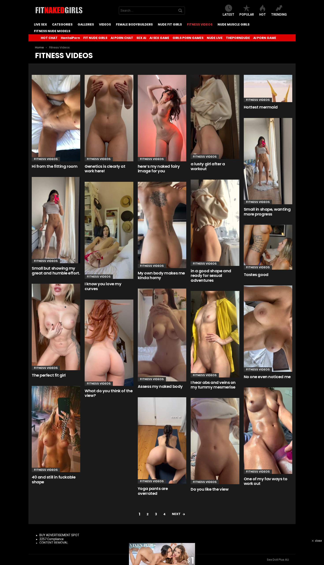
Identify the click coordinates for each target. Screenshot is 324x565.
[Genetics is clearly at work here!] (109, 118)
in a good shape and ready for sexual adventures (211, 275)
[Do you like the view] (215, 441)
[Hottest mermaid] (268, 88)
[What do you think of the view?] (109, 343)
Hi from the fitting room (54, 166)
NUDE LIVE (215, 38)
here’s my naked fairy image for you (159, 169)
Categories (62, 24)
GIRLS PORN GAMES (188, 38)
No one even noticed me (267, 376)
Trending (279, 14)
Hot (262, 14)
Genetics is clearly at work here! (105, 169)
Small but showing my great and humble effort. (56, 270)
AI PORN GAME (264, 38)
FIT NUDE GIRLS (95, 38)
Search (180, 11)
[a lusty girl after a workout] (215, 117)
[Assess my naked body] (162, 335)
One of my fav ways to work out (265, 481)
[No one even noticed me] (268, 328)
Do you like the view (209, 489)
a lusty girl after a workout (208, 166)
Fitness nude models (52, 31)
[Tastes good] (268, 247)
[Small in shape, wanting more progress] (268, 161)
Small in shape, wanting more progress (267, 211)
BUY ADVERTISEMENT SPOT (59, 535)
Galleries (86, 24)
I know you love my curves (103, 286)
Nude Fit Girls (170, 24)
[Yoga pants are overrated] (162, 440)
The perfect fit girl (49, 375)
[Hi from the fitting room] (56, 118)
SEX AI (141, 38)
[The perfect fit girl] (56, 327)
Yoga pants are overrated (153, 491)
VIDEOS (105, 24)
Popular (246, 14)
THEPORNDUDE (238, 38)
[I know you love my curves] (109, 230)
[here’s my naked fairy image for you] (162, 118)
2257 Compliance (51, 539)
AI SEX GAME (159, 38)
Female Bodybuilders (134, 24)
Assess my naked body (160, 386)
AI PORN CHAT (122, 38)
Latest (228, 14)
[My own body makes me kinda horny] (162, 225)
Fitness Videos (199, 24)
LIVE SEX (40, 24)
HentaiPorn (70, 38)
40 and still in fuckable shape (53, 479)
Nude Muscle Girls (234, 24)
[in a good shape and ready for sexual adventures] (215, 223)
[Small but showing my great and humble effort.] (56, 220)
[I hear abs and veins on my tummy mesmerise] (215, 334)
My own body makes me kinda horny (161, 275)
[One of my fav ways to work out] (268, 430)
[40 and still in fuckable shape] (56, 429)
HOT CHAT (49, 38)
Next (176, 514)
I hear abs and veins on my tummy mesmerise (213, 385)
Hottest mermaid (261, 107)
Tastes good (256, 274)
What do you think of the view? (108, 393)
